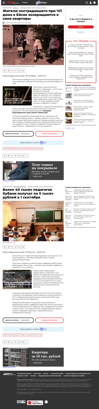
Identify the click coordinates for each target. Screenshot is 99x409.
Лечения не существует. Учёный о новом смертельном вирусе (84, 94)
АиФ (14, 242)
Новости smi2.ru (9, 181)
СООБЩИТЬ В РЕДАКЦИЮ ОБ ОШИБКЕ (74, 375)
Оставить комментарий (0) (50, 133)
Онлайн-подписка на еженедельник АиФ (77, 373)
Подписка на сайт (22, 375)
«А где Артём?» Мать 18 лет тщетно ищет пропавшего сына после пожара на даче (84, 217)
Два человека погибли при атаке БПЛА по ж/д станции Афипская (81, 61)
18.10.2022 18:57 (7, 8)
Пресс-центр (37, 373)
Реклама (46, 373)
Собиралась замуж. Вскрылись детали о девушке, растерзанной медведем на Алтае (84, 191)
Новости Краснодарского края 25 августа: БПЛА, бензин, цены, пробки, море (80, 54)
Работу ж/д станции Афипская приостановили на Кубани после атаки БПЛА (81, 77)
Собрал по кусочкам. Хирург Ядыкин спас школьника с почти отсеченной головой (85, 89)
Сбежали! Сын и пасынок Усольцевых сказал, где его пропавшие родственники (85, 223)
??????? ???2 (70, 128)
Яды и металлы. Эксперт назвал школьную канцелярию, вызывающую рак (83, 108)
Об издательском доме (24, 373)
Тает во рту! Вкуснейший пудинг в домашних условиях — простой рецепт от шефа (84, 121)
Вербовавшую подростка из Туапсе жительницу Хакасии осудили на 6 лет (80, 69)
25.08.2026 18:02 (7, 186)
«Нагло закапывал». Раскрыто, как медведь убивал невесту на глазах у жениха (84, 198)
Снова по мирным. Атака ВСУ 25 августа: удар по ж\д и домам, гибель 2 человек (81, 46)
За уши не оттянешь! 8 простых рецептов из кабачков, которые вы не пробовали (85, 114)
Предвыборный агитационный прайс (49, 375)
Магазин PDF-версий (57, 373)
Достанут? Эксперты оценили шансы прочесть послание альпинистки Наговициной (85, 210)
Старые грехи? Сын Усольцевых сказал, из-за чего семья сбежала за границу (84, 204)
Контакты (33, 375)
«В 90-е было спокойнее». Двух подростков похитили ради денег (84, 101)
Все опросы (80, 32)
